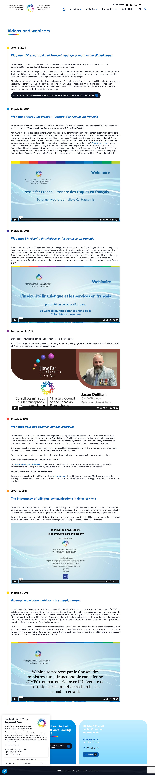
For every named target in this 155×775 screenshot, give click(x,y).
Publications (108, 9)
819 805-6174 (92, 748)
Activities (90, 9)
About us (74, 9)
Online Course (58, 475)
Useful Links (127, 9)
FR (140, 9)
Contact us (89, 754)
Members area (118, 4)
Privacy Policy (93, 771)
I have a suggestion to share (56, 746)
